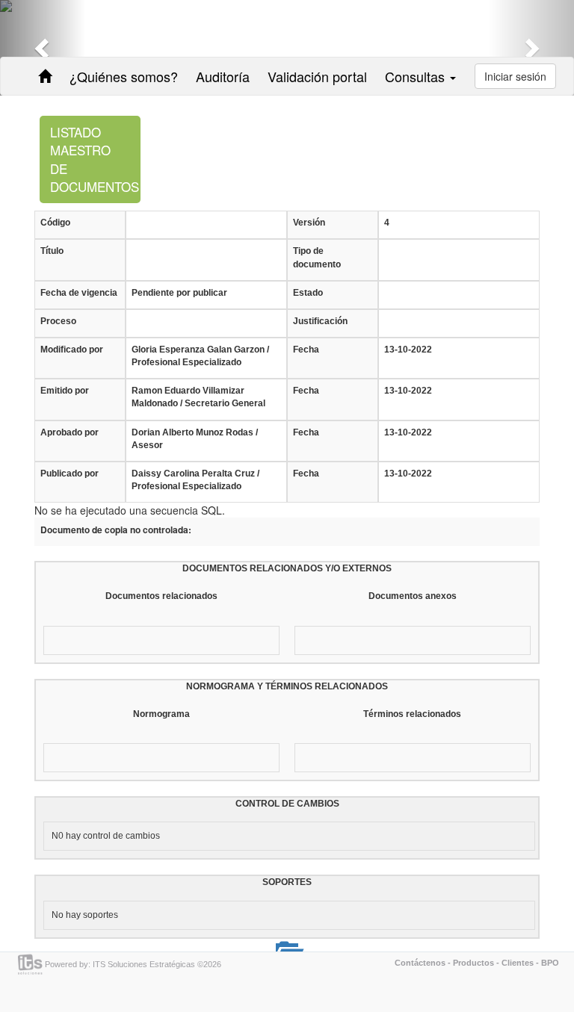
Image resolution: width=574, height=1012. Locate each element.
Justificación (320, 321)
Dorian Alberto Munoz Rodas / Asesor (195, 438)
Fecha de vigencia (78, 293)
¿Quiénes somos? (124, 76)
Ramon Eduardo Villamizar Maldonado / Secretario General (198, 397)
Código (55, 222)
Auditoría (223, 76)
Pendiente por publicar (179, 293)
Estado (308, 293)
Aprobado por (69, 432)
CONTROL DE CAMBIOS (287, 803)
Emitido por (64, 390)
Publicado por (69, 473)
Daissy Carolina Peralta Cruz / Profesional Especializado (195, 479)
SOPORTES (287, 882)
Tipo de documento (317, 257)
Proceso (58, 321)
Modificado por (71, 349)
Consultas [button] (416, 76)
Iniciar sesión (515, 76)
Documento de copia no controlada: (115, 530)
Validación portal (317, 76)
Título (52, 251)
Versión (309, 222)
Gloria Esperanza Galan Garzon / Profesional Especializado (200, 355)
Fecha (306, 349)
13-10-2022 (408, 349)
